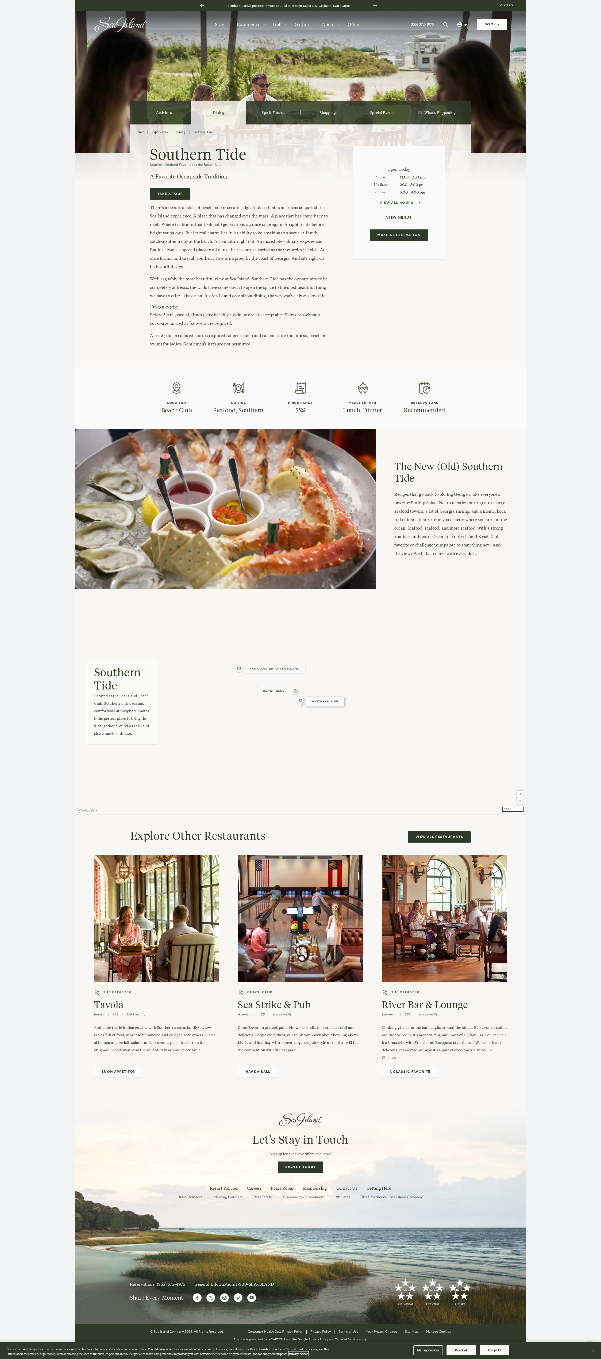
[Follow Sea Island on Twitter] (210, 1297)
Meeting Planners (228, 1197)
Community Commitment (303, 1197)
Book (491, 24)
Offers (354, 24)
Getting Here (379, 1188)
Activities (164, 112)
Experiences (160, 132)
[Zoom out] (520, 801)
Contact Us (346, 1188)
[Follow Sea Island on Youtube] (251, 1297)
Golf (277, 24)
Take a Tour (170, 194)
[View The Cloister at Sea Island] (239, 668)
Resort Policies (224, 1188)
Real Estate (263, 1197)
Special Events (382, 112)
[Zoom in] (520, 794)
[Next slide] (375, 5)
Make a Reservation (398, 235)
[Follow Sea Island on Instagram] (224, 1297)
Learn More (341, 6)
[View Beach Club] (295, 691)
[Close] (593, 1350)
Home (139, 132)
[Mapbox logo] (87, 810)
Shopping (328, 112)
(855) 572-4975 (421, 24)
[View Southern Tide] (300, 701)
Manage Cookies (428, 1350)
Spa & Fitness (273, 112)
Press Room (282, 1188)
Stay (219, 24)
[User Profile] (462, 24)
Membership (315, 1188)
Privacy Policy (320, 1332)
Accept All (494, 1350)
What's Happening (440, 112)
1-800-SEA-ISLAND (255, 1284)
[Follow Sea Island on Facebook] (197, 1297)
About (328, 24)
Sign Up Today (300, 1167)
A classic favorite (410, 1072)
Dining (218, 112)
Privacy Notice (298, 1354)
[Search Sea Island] (445, 24)
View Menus (399, 218)
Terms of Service (346, 1339)
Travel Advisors (190, 1197)
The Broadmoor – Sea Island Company (392, 1197)
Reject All (461, 1350)
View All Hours (396, 203)
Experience (248, 24)
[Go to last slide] (202, 5)
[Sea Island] (120, 24)
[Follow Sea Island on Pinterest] (238, 1297)
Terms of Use (348, 1332)
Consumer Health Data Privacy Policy (275, 1332)
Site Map (411, 1332)
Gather (302, 24)
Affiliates (343, 1197)
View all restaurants (439, 837)
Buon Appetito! (118, 1072)
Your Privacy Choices (381, 1332)
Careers (254, 1188)
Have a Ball (257, 1072)
